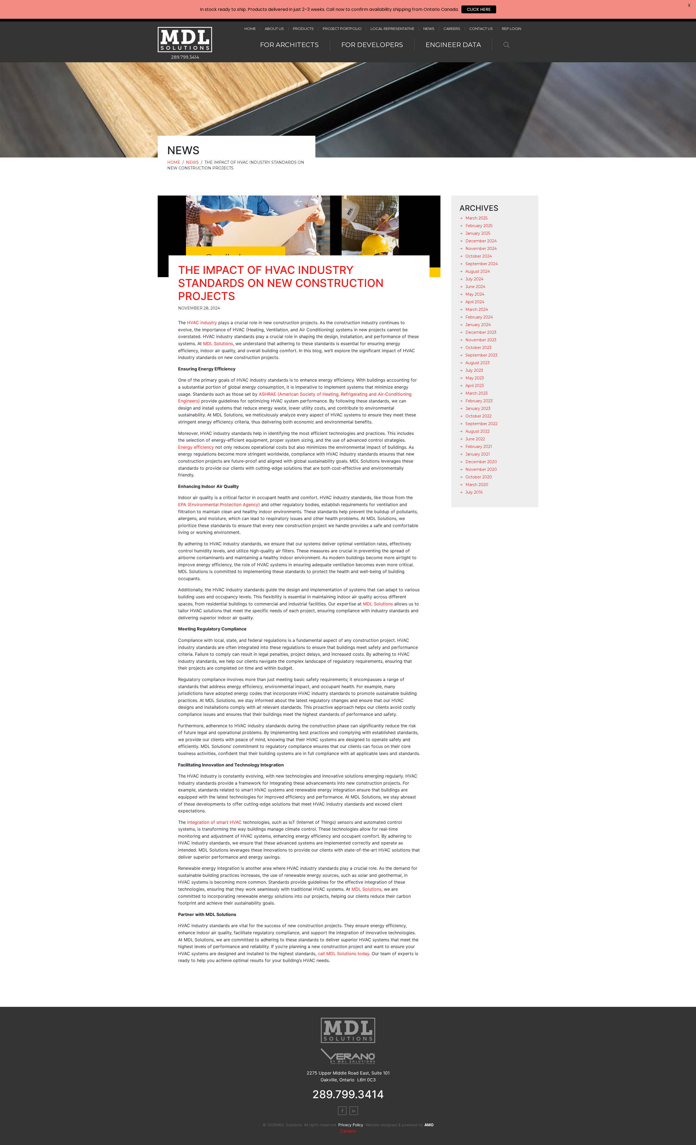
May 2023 (474, 378)
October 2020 (478, 477)
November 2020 (481, 469)
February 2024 (479, 317)
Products (303, 28)
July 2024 (474, 279)
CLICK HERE (479, 9)
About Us (274, 28)
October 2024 (478, 256)
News (428, 28)
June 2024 (475, 286)
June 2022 (475, 439)
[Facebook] (342, 1110)
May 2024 (474, 294)
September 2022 (481, 423)
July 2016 (474, 492)
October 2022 (478, 416)
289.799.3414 (185, 57)
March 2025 (476, 218)
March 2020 (476, 484)
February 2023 (479, 400)
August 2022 (477, 431)
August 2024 (477, 271)
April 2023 (474, 385)
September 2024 (481, 263)
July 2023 (474, 370)
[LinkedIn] (353, 1110)
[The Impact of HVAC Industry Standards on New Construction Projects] (299, 236)
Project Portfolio (342, 28)
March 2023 (476, 393)
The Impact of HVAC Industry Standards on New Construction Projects (281, 283)
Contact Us (481, 28)
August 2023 (477, 362)
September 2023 (481, 355)
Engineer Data (453, 45)
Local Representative (392, 28)
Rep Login (511, 28)
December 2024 (481, 241)
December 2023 (480, 332)
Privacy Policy (350, 1124)
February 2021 (478, 446)
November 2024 (481, 248)
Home (250, 28)
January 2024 (478, 324)
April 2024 (474, 301)
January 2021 (477, 454)
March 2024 (476, 309)
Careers (451, 28)
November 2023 (480, 340)
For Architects (289, 45)
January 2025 (477, 233)
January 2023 (477, 408)
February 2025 (478, 225)
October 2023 (478, 347)
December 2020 (481, 461)
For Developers (372, 45)
